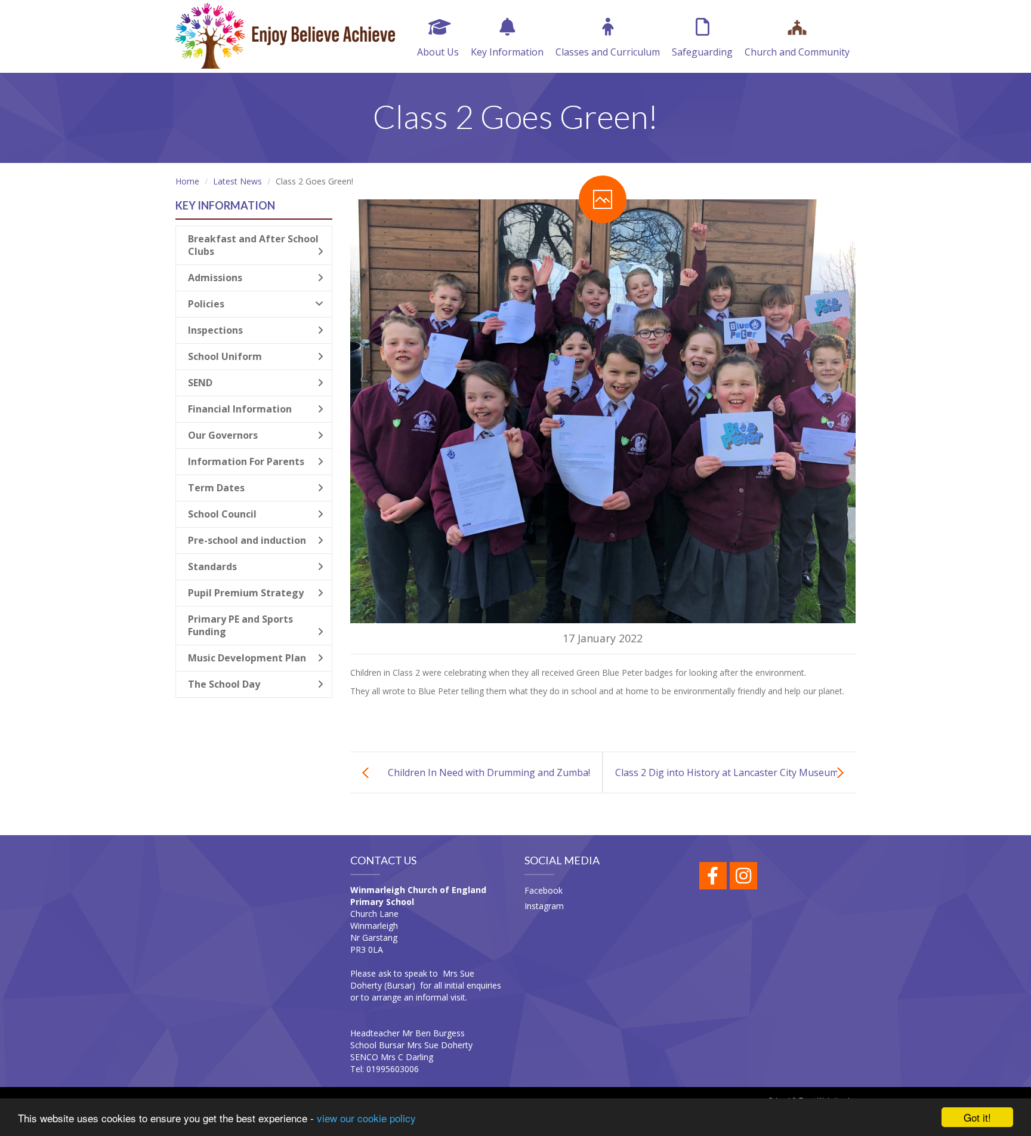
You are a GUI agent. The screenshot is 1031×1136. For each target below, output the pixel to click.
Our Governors (223, 435)
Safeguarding (702, 52)
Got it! (977, 1117)
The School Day (224, 684)
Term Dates (216, 487)
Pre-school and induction (247, 540)
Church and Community (797, 52)
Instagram (544, 906)
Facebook (543, 890)
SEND (200, 382)
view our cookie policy (366, 1117)
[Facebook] (713, 875)
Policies (206, 303)
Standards (212, 566)
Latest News (237, 181)
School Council (222, 514)
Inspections (215, 330)
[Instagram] (743, 875)
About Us (438, 52)
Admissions (215, 277)
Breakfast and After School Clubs (253, 245)
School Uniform (225, 356)
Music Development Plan (247, 657)
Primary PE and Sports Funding (240, 625)
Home (187, 181)
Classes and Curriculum (607, 52)
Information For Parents (246, 461)
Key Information (507, 52)
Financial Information (240, 408)
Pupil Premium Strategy (246, 592)
